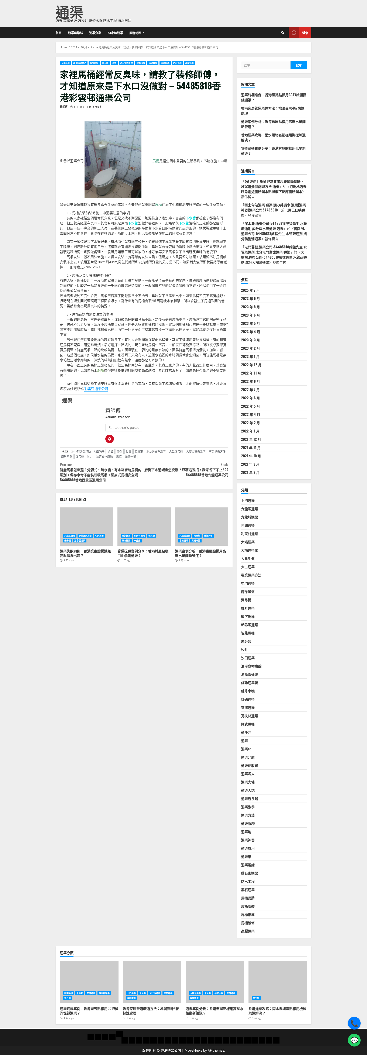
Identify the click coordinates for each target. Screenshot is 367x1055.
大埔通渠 (248, 541)
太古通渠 (248, 566)
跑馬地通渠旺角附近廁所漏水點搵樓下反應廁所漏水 (273, 189)
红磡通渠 (248, 699)
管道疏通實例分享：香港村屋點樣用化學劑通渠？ (144, 526)
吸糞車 (139, 451)
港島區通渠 (79, 540)
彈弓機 (105, 63)
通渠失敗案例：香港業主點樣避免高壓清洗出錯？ (86, 526)
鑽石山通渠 (249, 873)
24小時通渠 (115, 32)
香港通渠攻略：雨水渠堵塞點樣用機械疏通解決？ (277, 982)
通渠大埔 (248, 782)
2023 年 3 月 (250, 339)
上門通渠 (248, 500)
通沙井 (246, 732)
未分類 (67, 540)
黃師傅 (64, 106)
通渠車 (246, 856)
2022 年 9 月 (250, 381)
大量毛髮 (65, 63)
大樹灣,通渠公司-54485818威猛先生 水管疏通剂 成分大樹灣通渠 (274, 257)
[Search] (282, 33)
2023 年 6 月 (250, 315)
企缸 (110, 451)
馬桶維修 (248, 922)
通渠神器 (248, 839)
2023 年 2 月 (250, 348)
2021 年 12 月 (251, 439)
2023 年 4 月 (250, 331)
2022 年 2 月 (250, 422)
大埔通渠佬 (249, 550)
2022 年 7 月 (250, 389)
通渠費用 (248, 848)
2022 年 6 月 (250, 397)
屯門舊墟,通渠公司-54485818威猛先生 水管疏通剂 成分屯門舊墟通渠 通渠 (274, 249)
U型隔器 (99, 451)
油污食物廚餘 (126, 63)
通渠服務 (165, 63)
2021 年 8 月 (250, 472)
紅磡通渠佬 (249, 682)
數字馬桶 (248, 616)
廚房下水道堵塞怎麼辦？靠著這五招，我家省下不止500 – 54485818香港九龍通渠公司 (186, 469)
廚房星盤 (94, 63)
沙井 (114, 63)
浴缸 (119, 456)
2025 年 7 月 (250, 290)
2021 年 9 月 (250, 464)
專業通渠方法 (79, 63)
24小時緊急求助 (81, 451)
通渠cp (246, 748)
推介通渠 (126, 540)
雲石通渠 (183, 540)
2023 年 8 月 (250, 306)
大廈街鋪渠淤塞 (196, 451)
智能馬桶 (248, 632)
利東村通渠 (139, 535)
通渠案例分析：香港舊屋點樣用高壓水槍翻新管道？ (201, 526)
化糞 (128, 451)
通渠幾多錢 (249, 798)
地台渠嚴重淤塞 (156, 451)
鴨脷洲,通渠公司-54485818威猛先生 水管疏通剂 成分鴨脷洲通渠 (274, 233)
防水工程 (177, 63)
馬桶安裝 (248, 906)
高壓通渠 (189, 63)
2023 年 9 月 (250, 298)
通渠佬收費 (249, 765)
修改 (119, 451)
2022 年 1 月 (250, 431)
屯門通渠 (99, 535)
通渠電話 (248, 864)
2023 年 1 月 (250, 356)
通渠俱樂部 (75, 32)
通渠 (69, 11)
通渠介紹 (248, 757)
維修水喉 (141, 63)
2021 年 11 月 (251, 447)
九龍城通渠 (184, 535)
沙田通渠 (248, 657)
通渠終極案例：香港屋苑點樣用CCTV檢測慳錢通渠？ (89, 982)
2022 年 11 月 (251, 373)
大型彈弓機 (176, 451)
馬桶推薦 (196, 540)
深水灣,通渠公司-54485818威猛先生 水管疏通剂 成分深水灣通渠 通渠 (274, 226)
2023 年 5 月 (250, 323)
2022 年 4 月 (250, 414)
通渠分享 (95, 32)
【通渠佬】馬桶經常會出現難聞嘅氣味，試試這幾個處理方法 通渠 (272, 184)
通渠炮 (246, 831)
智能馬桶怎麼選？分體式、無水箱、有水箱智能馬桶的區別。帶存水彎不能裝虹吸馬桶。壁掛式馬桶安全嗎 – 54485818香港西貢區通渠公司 (100, 472)
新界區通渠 (249, 624)
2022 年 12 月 (251, 364)
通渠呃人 (248, 773)
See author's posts (124, 427)
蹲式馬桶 (248, 724)
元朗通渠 (126, 535)
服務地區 (135, 32)
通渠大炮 (248, 790)
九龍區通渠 (69, 535)
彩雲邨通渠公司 (96, 388)
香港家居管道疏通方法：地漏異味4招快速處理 (152, 982)
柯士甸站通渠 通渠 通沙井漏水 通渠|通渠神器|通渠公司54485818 (273, 207)
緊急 (305, 32)
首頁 (59, 32)
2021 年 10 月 (251, 455)
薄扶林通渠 (249, 715)
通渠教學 (153, 63)
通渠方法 (248, 815)
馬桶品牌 (248, 897)
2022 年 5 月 (250, 406)
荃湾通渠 (248, 707)
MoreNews (193, 1050)
